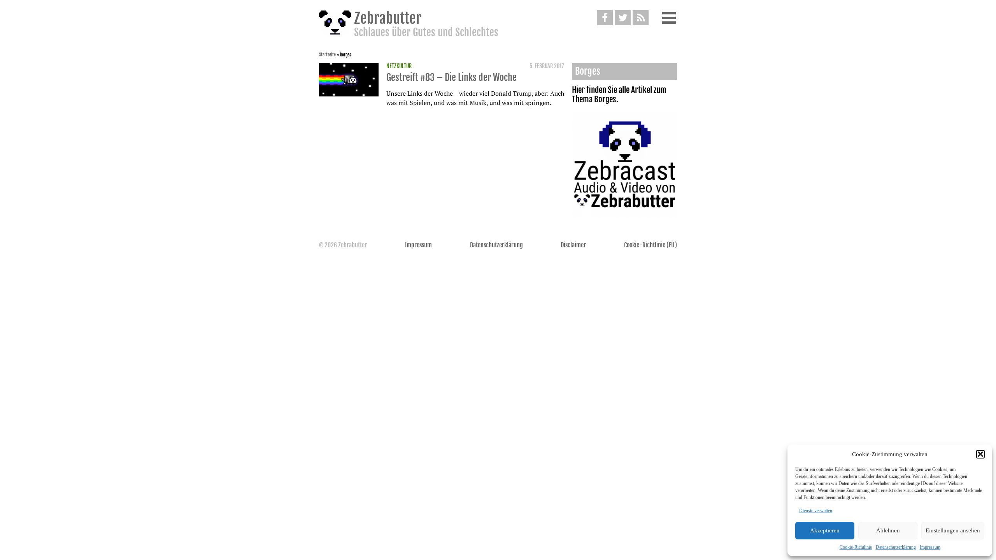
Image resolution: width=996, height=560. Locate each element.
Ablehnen (888, 530)
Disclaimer (573, 245)
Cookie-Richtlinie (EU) (650, 245)
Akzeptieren (825, 530)
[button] (980, 454)
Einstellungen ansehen (953, 530)
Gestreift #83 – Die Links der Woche (451, 77)
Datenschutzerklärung (896, 547)
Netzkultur (399, 66)
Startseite (327, 55)
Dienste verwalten (815, 510)
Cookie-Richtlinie (856, 547)
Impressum (930, 547)
